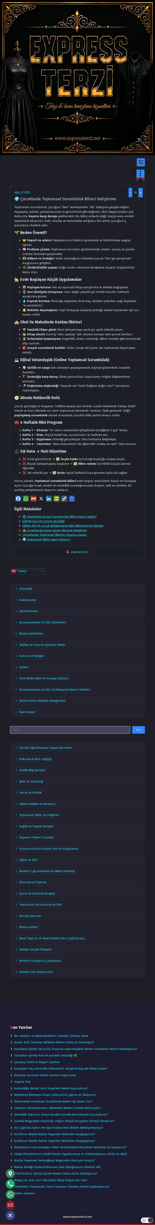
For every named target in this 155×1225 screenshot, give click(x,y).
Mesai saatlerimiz (31, 633)
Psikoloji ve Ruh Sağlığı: (35, 759)
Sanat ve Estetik (30, 792)
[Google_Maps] (10, 1173)
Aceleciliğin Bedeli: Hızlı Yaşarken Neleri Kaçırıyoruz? (51, 1088)
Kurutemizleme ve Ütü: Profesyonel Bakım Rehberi (54, 689)
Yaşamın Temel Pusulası (36, 837)
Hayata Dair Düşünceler (36, 972)
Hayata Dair (22, 1081)
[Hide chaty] (10, 1215)
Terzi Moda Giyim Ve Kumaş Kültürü (44, 678)
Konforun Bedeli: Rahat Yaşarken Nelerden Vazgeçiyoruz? (54, 1134)
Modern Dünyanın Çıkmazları (40, 961)
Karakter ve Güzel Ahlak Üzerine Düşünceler (45, 1075)
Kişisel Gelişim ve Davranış (37, 804)
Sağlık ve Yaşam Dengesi (36, 826)
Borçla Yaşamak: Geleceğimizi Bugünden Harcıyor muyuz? (54, 1160)
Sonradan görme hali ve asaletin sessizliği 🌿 (45, 1055)
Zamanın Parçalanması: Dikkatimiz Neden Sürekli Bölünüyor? (57, 1108)
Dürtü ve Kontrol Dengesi (37, 893)
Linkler (24, 667)
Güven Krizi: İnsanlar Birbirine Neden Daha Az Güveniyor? (54, 1042)
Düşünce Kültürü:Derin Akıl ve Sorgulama (48, 849)
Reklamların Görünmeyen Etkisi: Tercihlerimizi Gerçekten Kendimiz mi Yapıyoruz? (70, 1147)
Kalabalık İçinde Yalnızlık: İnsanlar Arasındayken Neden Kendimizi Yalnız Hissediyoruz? (75, 1049)
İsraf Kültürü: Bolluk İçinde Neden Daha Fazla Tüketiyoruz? (55, 1173)
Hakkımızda (27, 600)
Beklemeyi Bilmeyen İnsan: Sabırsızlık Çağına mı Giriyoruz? (55, 1095)
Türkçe (21, 571)
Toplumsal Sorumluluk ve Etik (40, 904)
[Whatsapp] (10, 1194)
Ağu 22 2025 (22, 192)
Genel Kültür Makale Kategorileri (42, 701)
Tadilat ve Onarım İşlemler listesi (42, 645)
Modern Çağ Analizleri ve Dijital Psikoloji (46, 871)
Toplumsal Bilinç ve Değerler (39, 815)
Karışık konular (30, 916)
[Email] (10, 1205)
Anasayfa (25, 588)
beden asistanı (24, 1193)
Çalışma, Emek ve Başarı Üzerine (37, 1062)
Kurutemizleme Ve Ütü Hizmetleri (42, 622)
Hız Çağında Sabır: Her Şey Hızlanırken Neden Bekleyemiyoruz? (58, 1128)
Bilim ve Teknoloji (31, 781)
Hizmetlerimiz (28, 611)
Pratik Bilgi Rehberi (32, 770)
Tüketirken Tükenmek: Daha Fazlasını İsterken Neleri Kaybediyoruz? (62, 1186)
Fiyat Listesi (27, 712)
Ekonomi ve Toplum (33, 882)
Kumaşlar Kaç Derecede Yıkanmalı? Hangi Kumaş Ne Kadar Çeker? (61, 1068)
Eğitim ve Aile (28, 860)
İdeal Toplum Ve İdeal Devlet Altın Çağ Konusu (52, 938)
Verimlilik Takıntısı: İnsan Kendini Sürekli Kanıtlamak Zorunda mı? (61, 1114)
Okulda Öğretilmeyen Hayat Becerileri (45, 748)
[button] (147, 1220)
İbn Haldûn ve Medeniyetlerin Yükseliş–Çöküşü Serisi (51, 1036)
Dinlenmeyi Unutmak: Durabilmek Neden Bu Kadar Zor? (53, 1101)
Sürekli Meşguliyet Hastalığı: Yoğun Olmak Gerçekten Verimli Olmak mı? (64, 1121)
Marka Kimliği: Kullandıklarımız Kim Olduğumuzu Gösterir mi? (57, 1167)
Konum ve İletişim (31, 656)
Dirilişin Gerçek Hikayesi (35, 949)
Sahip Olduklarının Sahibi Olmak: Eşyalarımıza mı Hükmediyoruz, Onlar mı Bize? (70, 1154)
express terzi (79, 552)
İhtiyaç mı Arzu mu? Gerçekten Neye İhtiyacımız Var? (50, 1180)
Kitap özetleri (28, 927)
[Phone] (10, 1184)
